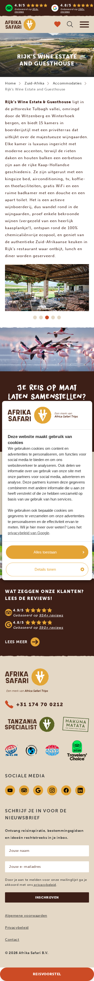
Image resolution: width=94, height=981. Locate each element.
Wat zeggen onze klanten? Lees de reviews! (44, 595)
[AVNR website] (52, 750)
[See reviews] (47, 618)
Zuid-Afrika (34, 83)
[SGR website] (11, 750)
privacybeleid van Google (28, 532)
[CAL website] (31, 750)
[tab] (35, 317)
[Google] (38, 790)
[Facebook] (66, 790)
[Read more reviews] (49, 8)
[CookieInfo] (43, 415)
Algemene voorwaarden (26, 916)
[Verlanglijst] (57, 24)
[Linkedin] (80, 790)
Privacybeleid (17, 928)
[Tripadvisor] (24, 790)
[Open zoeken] (70, 24)
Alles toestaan (45, 552)
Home (10, 83)
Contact (12, 940)
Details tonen (45, 569)
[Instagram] (52, 790)
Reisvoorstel (47, 974)
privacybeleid (44, 885)
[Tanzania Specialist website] (29, 724)
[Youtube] (10, 790)
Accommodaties (67, 83)
